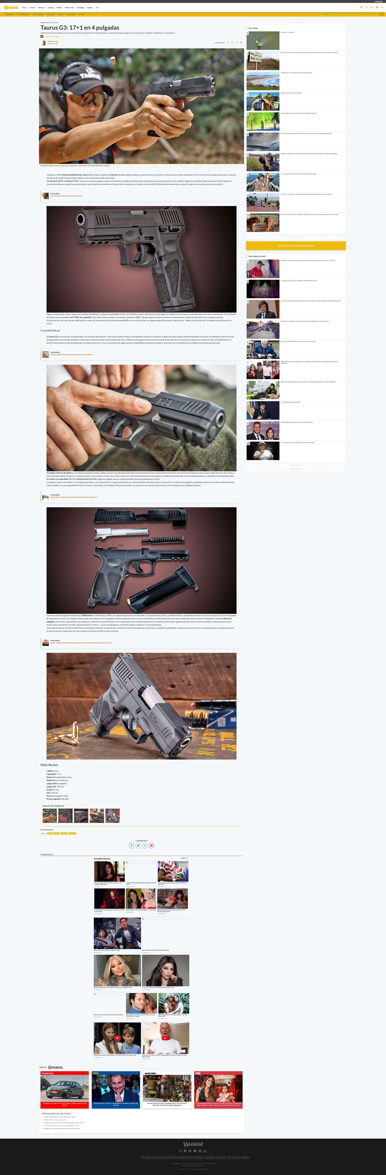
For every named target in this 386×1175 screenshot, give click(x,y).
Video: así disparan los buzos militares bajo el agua (59, 1117)
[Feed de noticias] (200, 1151)
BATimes (245, 1157)
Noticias (162, 1157)
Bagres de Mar (71, 14)
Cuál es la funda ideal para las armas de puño (66, 196)
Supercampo (209, 1157)
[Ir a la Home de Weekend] (193, 1144)
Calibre (50, 833)
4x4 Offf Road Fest (23, 14)
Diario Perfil (146, 1157)
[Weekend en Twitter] (189, 1151)
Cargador (72, 833)
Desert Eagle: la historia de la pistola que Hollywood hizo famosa (73, 497)
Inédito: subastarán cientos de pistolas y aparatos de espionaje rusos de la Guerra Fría (80, 643)
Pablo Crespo (53, 41)
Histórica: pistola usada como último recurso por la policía (70, 354)
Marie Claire (172, 1157)
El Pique (81, 14)
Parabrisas (199, 1157)
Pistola (57, 833)
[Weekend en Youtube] (195, 1151)
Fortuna (181, 1157)
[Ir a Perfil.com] (378, 1)
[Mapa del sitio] (205, 1151)
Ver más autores (53, 44)
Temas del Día (9, 14)
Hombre (189, 1157)
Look (218, 1157)
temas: (43, 833)
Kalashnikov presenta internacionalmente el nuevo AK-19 (62, 1128)
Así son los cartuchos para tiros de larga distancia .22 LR (61, 1125)
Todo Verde (50, 14)
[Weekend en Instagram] (180, 1151)
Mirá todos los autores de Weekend (296, 245)
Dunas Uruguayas (38, 14)
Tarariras (60, 14)
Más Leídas (253, 28)
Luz (224, 1157)
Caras (155, 1157)
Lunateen (236, 1157)
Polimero (64, 833)
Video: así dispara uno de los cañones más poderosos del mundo (64, 1123)
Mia (229, 1157)
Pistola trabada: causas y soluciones (55, 1120)
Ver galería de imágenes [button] (51, 36)
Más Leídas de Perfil (256, 256)
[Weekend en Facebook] (185, 1151)
